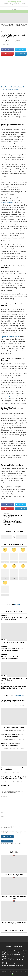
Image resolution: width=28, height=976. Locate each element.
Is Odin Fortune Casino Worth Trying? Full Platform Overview (14, 618)
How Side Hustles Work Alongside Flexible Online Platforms (12, 649)
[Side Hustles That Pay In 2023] (14, 864)
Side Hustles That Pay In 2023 (14, 875)
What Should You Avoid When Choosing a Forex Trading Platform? (13, 657)
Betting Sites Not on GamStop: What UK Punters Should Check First (13, 687)
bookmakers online (7, 203)
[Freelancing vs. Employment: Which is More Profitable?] (14, 669)
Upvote (6, 537)
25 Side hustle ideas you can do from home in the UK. (7, 26)
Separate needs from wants (10, 337)
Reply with (7, 841)
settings (22, 843)
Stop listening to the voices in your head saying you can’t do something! (14, 953)
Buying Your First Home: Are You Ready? (14, 960)
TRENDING (14, 9)
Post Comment (7, 836)
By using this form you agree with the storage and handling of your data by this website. (13, 832)
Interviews (4, 615)
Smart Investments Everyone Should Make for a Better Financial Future (13, 964)
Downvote (21, 537)
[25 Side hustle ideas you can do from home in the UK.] (7, 18)
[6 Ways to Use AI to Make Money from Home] (14, 886)
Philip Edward (5, 962)
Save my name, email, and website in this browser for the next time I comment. (14, 827)
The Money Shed (14, 2)
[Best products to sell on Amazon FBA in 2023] (14, 911)
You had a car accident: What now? (13, 642)
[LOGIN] (26, 11)
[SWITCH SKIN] (24, 11)
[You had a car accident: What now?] (14, 632)
